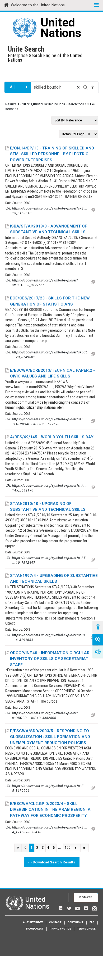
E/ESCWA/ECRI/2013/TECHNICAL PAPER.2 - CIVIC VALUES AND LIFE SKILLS (52, 373)
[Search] (85, 87)
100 (67, 847)
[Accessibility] (97, 627)
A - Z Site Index (33, 922)
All (12, 87)
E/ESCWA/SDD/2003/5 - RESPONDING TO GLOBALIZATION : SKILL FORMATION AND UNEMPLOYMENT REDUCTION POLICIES (50, 737)
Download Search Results (54, 862)
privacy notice (60, 928)
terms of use (86, 928)
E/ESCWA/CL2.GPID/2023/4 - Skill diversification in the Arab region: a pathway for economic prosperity (50, 809)
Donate (85, 897)
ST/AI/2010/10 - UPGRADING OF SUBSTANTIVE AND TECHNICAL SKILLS (48, 506)
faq (92, 922)
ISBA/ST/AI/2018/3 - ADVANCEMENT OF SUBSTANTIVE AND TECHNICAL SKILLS (48, 229)
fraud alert (34, 928)
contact (55, 922)
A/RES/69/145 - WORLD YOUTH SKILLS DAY (51, 437)
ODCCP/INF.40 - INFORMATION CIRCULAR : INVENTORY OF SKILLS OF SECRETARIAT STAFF (51, 658)
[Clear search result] (78, 87)
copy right (75, 922)
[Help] (92, 87)
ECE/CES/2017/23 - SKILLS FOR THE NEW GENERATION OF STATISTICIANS (50, 301)
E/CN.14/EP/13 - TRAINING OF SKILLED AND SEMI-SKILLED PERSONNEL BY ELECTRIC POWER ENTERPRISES (52, 154)
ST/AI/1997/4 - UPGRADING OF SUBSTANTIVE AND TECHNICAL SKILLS (54, 578)
